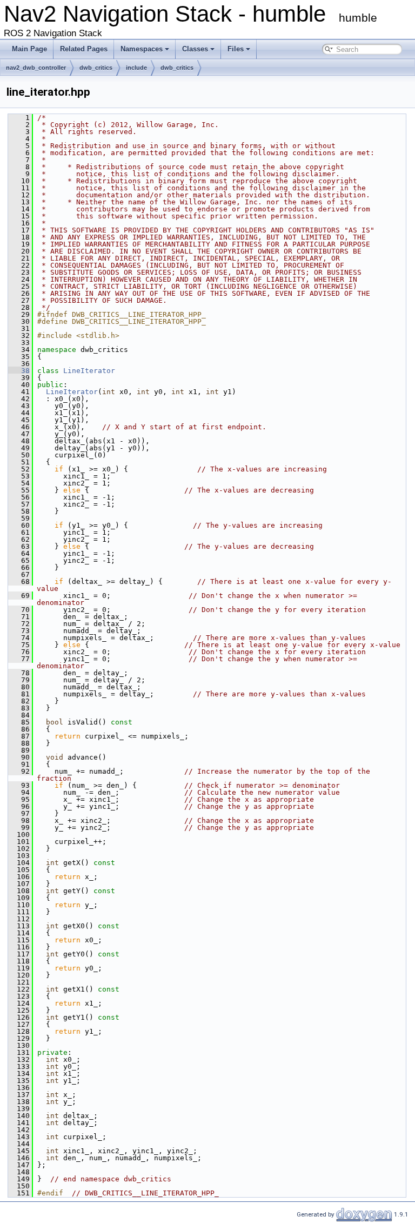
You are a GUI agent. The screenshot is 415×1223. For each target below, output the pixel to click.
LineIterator (89, 371)
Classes (195, 49)
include (136, 67)
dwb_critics (95, 67)
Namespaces (142, 49)
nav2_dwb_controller (36, 67)
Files (235, 49)
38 (19, 371)
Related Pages (84, 49)
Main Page (29, 49)
